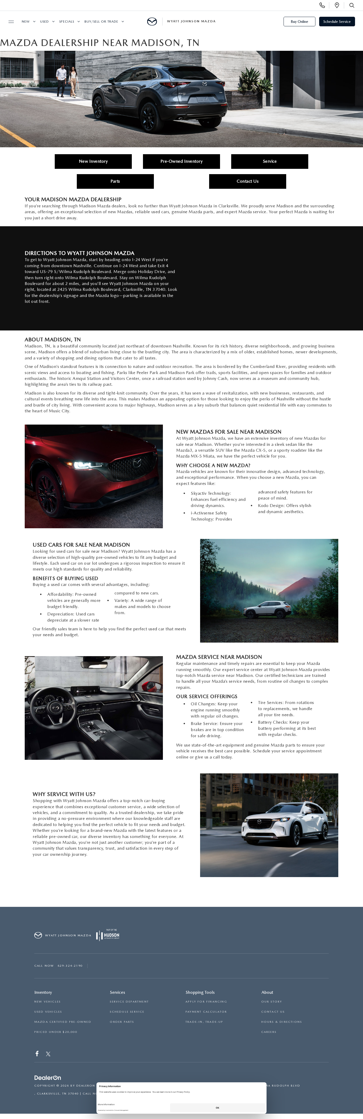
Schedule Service (337, 21)
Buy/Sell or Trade (101, 21)
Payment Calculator (206, 1011)
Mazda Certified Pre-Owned (62, 1022)
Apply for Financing (206, 1001)
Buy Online (299, 21)
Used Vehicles (48, 1011)
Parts (115, 181)
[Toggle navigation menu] (8, 22)
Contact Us (248, 181)
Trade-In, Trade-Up (204, 1022)
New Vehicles (47, 1001)
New (26, 21)
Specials (66, 21)
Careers (268, 1032)
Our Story (271, 1001)
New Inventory (93, 161)
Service (270, 161)
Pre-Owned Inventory (182, 161)
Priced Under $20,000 (55, 1032)
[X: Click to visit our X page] (48, 1055)
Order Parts (122, 1022)
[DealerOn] (47, 1078)
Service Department (129, 1001)
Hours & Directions (281, 1022)
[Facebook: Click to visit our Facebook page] (37, 1055)
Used (44, 21)
